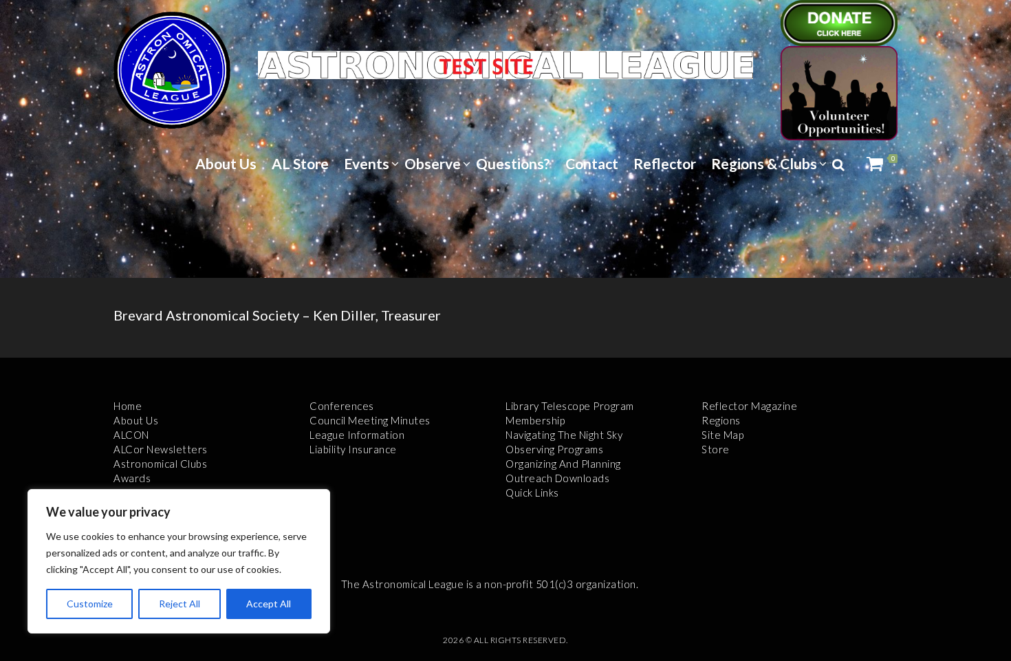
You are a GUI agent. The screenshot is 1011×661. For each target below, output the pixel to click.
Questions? (513, 163)
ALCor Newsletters (160, 449)
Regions (721, 420)
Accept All (268, 603)
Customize (90, 603)
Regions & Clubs (764, 163)
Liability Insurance (353, 449)
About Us (226, 163)
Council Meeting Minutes (370, 420)
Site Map (722, 435)
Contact (591, 163)
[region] (179, 561)
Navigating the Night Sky (564, 435)
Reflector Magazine (749, 406)
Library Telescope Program (570, 406)
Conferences (341, 406)
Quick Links (532, 492)
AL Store (300, 163)
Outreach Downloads (557, 478)
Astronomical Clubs (160, 463)
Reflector (664, 163)
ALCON (131, 435)
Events (366, 163)
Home (127, 406)
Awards (132, 478)
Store (716, 449)
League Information (356, 435)
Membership (535, 420)
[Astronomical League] (171, 69)
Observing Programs (554, 449)
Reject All (179, 603)
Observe (432, 163)
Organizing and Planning (563, 463)
